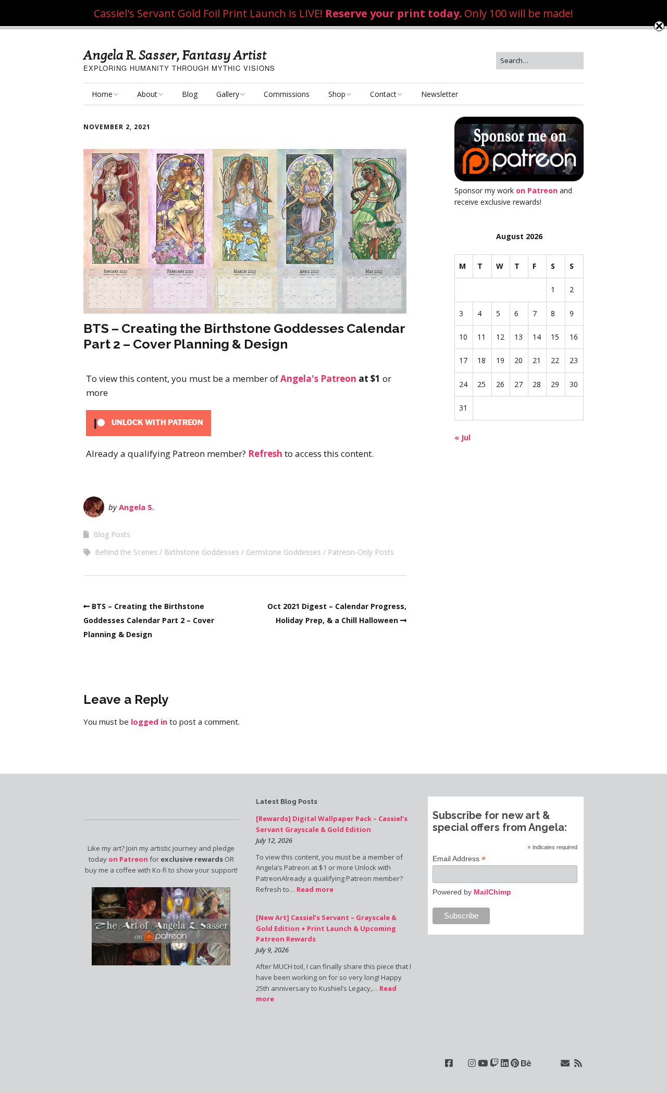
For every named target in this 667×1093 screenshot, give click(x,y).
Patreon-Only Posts (361, 552)
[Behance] (526, 1063)
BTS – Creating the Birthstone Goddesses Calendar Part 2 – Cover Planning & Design (148, 620)
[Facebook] (449, 1063)
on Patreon (537, 190)
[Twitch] (494, 1063)
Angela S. (136, 507)
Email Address (459, 859)
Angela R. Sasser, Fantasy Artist (175, 55)
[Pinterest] (515, 1063)
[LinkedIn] (505, 1063)
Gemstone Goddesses (283, 552)
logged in (149, 721)
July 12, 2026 (274, 840)
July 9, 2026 (272, 949)
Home (102, 94)
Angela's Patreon (318, 378)
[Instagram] (472, 1063)
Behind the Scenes (126, 552)
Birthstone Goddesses (201, 552)
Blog (189, 94)
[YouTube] (483, 1063)
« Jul (462, 437)
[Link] (460, 1063)
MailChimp (492, 892)
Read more (315, 889)
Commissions (287, 94)
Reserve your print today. (393, 13)
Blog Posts (111, 534)
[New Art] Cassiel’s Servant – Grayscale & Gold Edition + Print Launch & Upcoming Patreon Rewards (326, 928)
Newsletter (439, 94)
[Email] (565, 1063)
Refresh (265, 453)
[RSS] (578, 1063)
